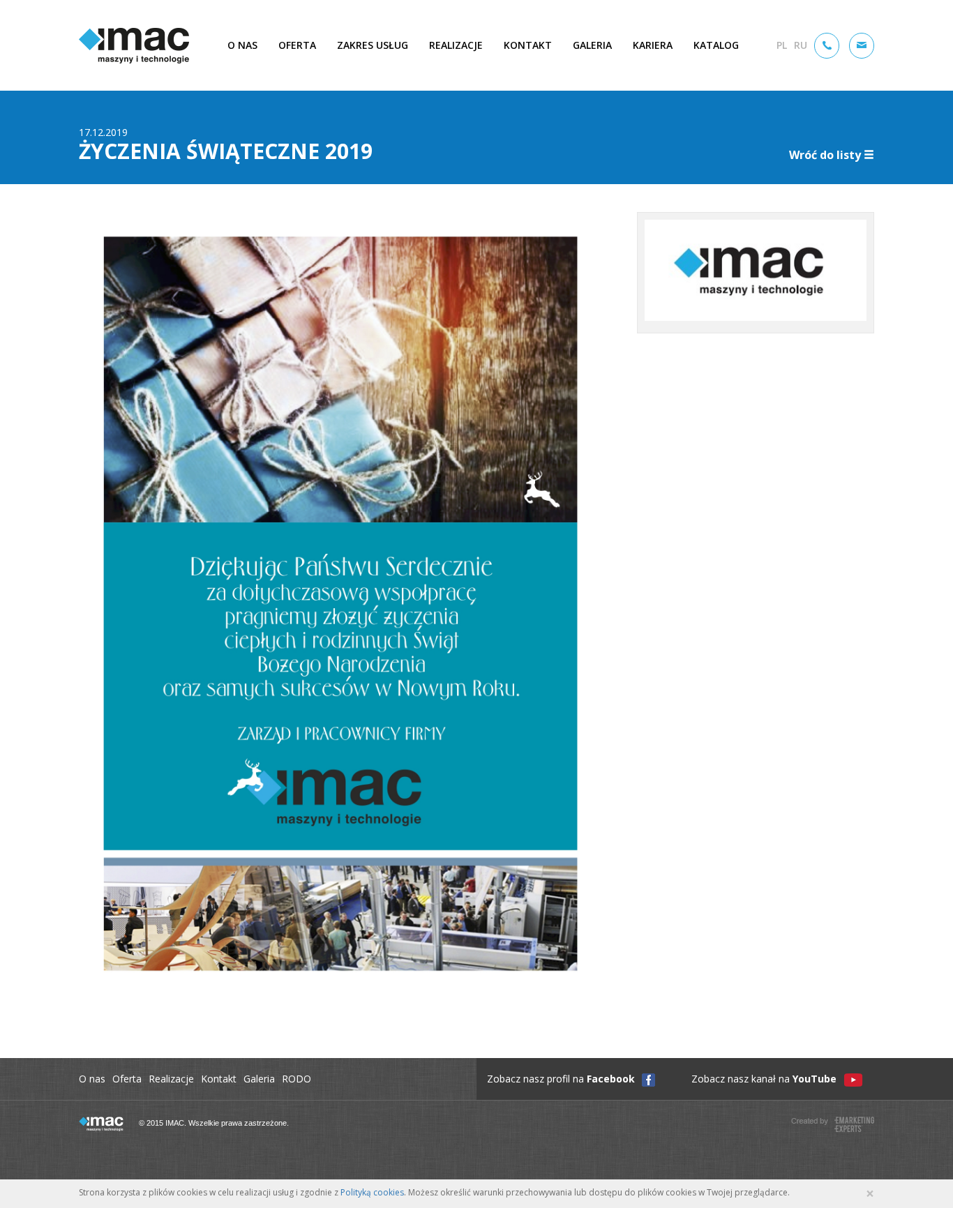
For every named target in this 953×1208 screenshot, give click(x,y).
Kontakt (528, 45)
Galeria (592, 45)
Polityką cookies (372, 1192)
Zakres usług (372, 45)
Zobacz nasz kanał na (763, 1078)
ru (800, 45)
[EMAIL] (861, 46)
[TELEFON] (826, 46)
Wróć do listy (825, 155)
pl (781, 45)
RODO (296, 1078)
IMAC (134, 45)
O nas (242, 45)
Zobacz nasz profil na (561, 1078)
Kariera (653, 45)
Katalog (716, 45)
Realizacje (456, 45)
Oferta (297, 45)
